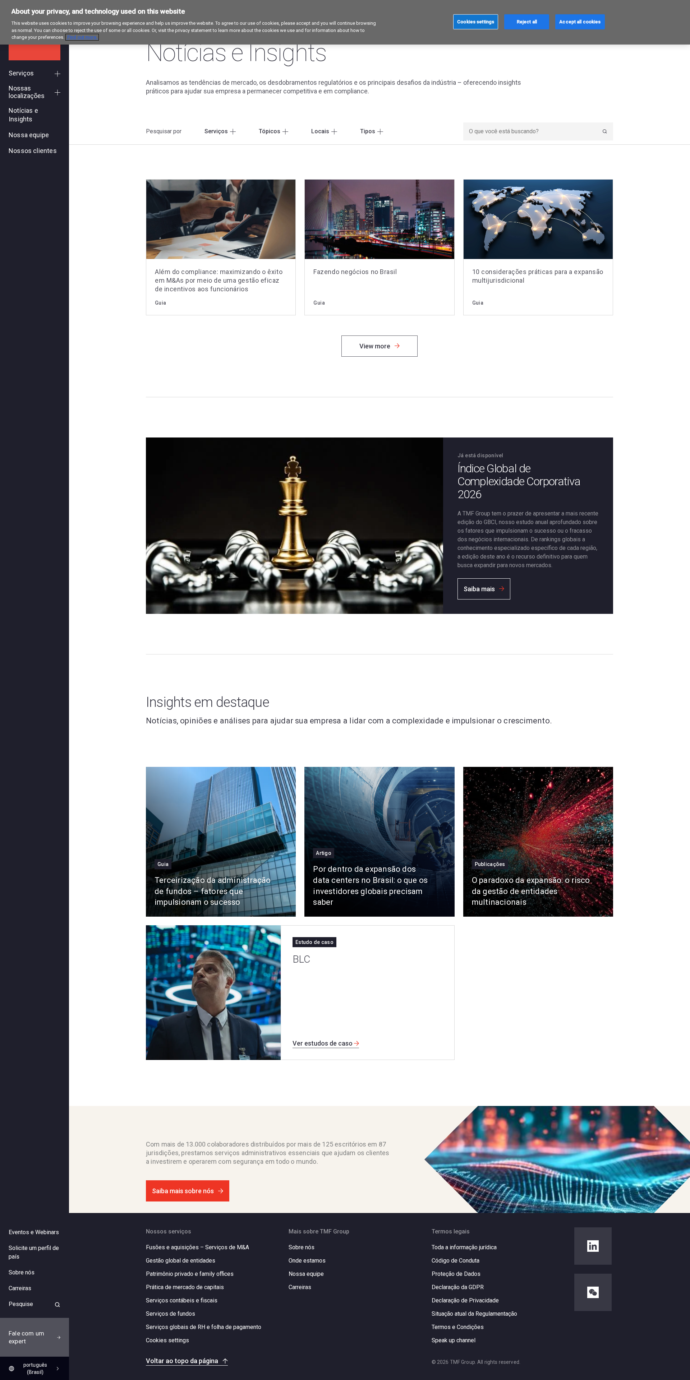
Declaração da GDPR (458, 1287)
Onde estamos (307, 1260)
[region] (345, 22)
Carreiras (300, 1287)
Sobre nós (301, 1247)
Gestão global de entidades (180, 1260)
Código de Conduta (455, 1260)
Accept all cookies (580, 21)
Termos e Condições (458, 1327)
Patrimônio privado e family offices (190, 1273)
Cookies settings (167, 1340)
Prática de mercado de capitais (185, 1287)
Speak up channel (453, 1340)
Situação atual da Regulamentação (474, 1313)
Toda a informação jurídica (464, 1247)
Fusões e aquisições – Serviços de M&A (197, 1247)
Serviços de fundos (170, 1313)
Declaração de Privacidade (465, 1300)
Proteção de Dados (456, 1273)
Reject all (527, 21)
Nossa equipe (306, 1273)
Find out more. (82, 37)
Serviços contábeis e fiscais (181, 1300)
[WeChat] (593, 1292)
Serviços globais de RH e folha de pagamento (203, 1327)
